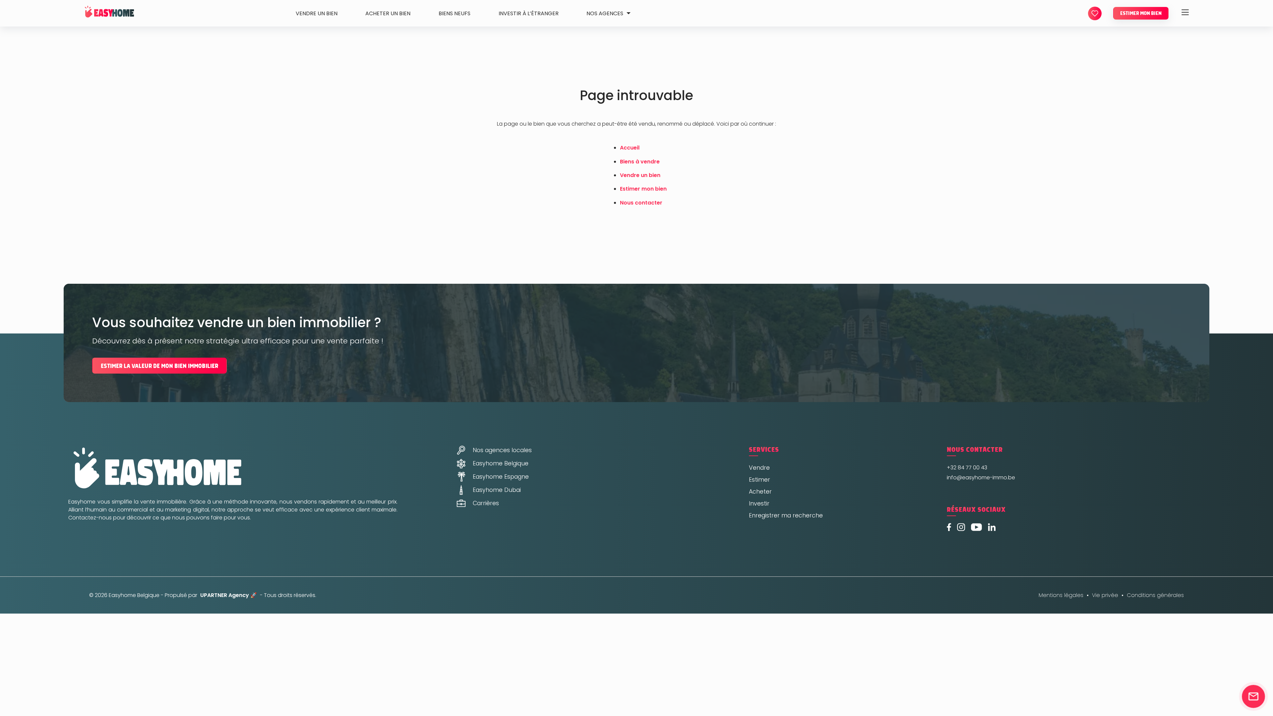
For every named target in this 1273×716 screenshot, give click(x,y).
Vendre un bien (316, 13)
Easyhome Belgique (500, 463)
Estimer (759, 480)
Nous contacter (641, 203)
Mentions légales (1061, 595)
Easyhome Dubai (497, 490)
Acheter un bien (387, 13)
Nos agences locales (502, 450)
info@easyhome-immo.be (981, 477)
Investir (759, 503)
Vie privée (1105, 595)
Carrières (486, 503)
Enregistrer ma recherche (786, 515)
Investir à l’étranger (529, 13)
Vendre (759, 468)
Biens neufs (454, 13)
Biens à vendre (640, 161)
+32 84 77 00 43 (967, 467)
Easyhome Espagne (501, 477)
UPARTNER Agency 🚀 (228, 595)
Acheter (760, 492)
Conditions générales (1155, 595)
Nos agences (604, 13)
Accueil (629, 147)
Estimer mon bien (1141, 13)
